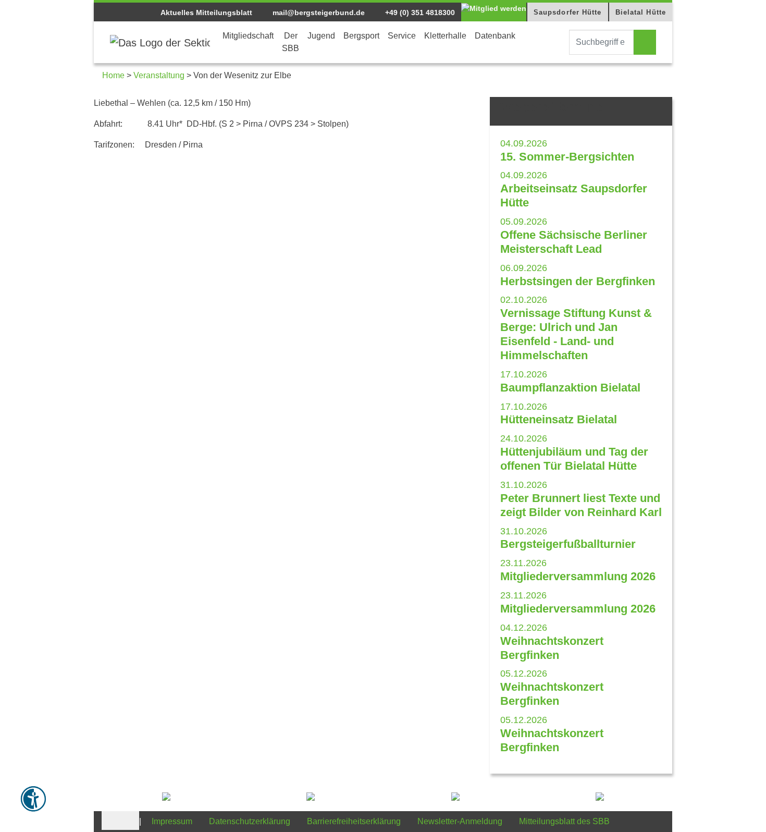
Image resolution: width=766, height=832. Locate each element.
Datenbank (495, 35)
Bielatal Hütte (640, 12)
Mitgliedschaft (248, 35)
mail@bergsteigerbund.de (317, 12)
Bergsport (361, 35)
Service (402, 35)
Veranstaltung (158, 75)
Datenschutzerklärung (249, 821)
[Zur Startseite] (160, 42)
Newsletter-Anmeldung (459, 821)
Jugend (321, 35)
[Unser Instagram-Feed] (129, 819)
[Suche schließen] (559, 42)
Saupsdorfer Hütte (568, 12)
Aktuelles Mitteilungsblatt (206, 12)
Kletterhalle (445, 35)
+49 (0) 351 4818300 (419, 12)
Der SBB (290, 42)
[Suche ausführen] (645, 42)
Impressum (172, 821)
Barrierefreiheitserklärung (354, 821)
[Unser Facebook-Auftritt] (111, 819)
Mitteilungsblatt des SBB (564, 821)
